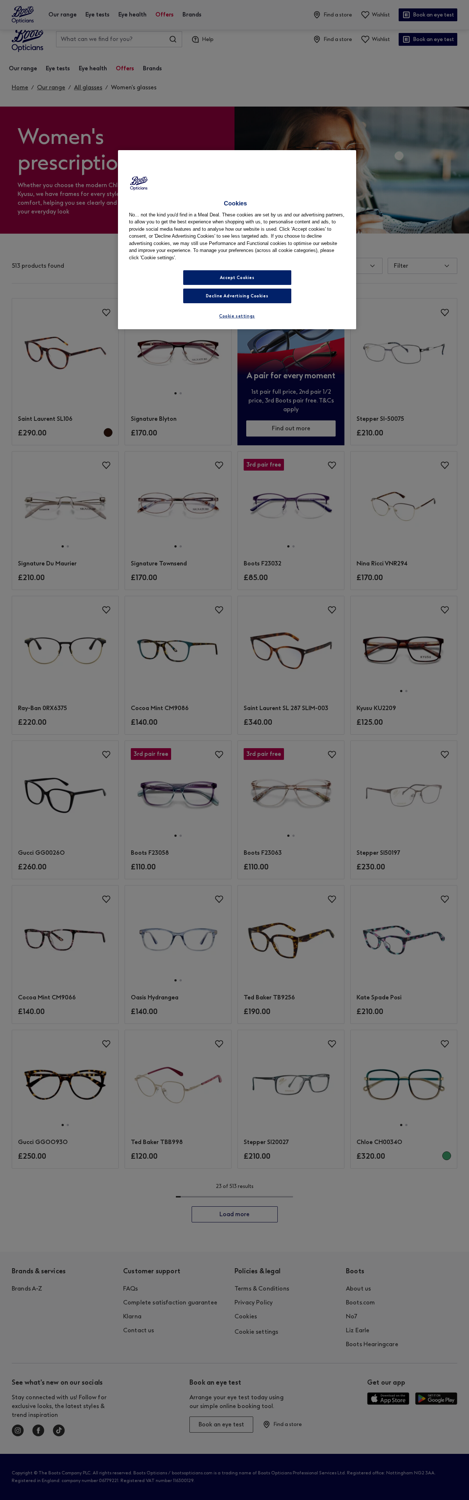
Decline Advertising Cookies (237, 295)
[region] (237, 240)
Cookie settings (237, 316)
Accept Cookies (237, 277)
